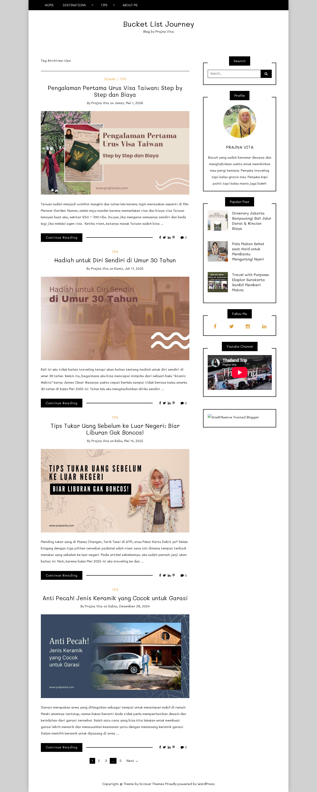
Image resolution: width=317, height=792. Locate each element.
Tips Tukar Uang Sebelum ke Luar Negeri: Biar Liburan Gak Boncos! (115, 429)
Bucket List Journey (158, 24)
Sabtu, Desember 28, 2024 (129, 606)
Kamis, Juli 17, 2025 (128, 268)
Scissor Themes (151, 784)
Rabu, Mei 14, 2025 (129, 441)
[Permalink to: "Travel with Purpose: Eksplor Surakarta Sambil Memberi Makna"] (218, 281)
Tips (123, 79)
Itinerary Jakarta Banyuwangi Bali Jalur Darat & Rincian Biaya (251, 221)
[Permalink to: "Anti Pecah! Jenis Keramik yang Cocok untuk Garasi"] (115, 656)
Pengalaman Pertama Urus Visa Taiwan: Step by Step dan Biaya (115, 91)
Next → (132, 760)
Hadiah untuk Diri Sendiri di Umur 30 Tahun (115, 260)
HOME (49, 5)
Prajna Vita (100, 103)
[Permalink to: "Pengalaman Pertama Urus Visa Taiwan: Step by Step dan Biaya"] (115, 152)
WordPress (206, 784)
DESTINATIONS (74, 5)
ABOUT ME (130, 5)
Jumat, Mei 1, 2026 (129, 103)
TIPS (104, 5)
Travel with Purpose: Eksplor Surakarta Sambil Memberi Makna (250, 282)
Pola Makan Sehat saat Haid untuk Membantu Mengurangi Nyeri (248, 251)
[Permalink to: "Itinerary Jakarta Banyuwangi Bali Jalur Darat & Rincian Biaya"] (218, 220)
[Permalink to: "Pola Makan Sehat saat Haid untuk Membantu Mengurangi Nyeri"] (218, 251)
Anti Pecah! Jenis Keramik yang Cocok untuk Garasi (115, 598)
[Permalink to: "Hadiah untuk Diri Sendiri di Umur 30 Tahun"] (115, 318)
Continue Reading (62, 237)
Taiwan (109, 79)
